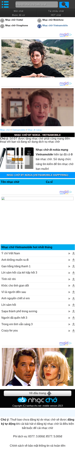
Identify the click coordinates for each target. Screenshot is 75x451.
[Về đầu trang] (71, 447)
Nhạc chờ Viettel (14, 20)
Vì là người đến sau (13, 292)
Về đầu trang (37, 393)
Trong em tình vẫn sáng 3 (17, 324)
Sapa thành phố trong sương (19, 311)
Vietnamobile (18, 130)
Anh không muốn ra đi (15, 259)
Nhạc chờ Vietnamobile (55, 25)
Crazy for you (9, 330)
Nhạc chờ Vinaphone (16, 25)
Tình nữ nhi (8, 279)
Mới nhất (18, 11)
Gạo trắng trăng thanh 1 (16, 266)
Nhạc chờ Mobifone (52, 20)
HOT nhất (56, 15)
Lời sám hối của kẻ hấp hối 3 (19, 272)
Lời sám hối (8, 304)
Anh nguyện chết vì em (15, 298)
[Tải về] (73, 253)
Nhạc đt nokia (35, 130)
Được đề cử (18, 15)
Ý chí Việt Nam (10, 253)
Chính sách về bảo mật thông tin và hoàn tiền (37, 445)
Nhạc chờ (5, 130)
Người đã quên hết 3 (14, 317)
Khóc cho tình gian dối (15, 285)
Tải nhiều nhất (56, 11)
